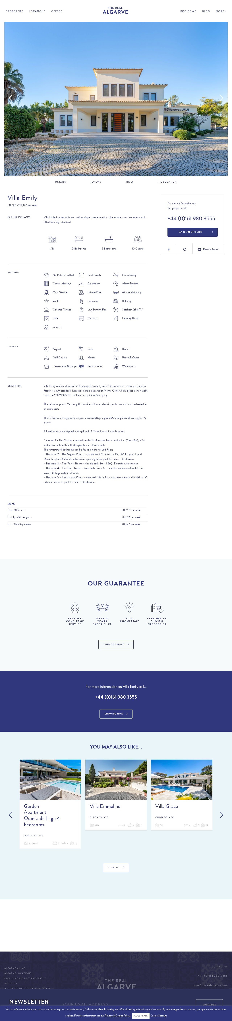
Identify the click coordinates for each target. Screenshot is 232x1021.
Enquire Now (114, 714)
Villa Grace (166, 806)
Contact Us (220, 967)
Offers (56, 11)
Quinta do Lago (19, 217)
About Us (10, 984)
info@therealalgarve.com (210, 985)
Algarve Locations (17, 974)
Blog (206, 11)
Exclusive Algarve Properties (25, 979)
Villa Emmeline (105, 806)
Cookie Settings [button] (158, 1016)
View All (114, 868)
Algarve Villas (14, 968)
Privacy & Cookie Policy (117, 1016)
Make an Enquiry (191, 232)
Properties (15, 11)
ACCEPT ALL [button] (140, 1016)
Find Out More (114, 645)
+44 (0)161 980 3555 (191, 219)
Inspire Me (188, 11)
